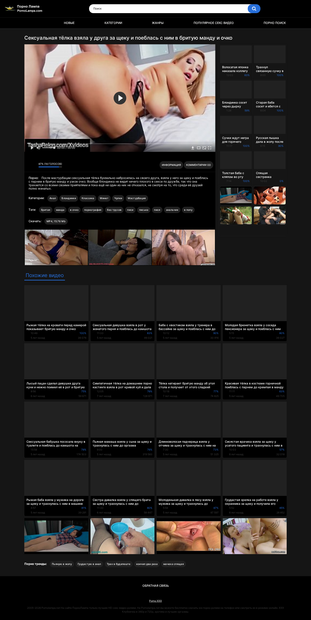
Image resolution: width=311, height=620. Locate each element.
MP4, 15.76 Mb (56, 221)
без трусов (114, 209)
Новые (69, 23)
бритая (45, 209)
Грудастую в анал (89, 564)
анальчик (172, 209)
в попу (188, 209)
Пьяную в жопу (62, 564)
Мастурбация (137, 198)
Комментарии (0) (198, 164)
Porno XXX (155, 600)
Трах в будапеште (119, 564)
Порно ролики (29, 23)
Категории (113, 23)
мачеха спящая (173, 564)
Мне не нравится (34, 165)
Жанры (158, 23)
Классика (88, 198)
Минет (104, 198)
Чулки (118, 198)
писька (144, 209)
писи (130, 209)
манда (60, 209)
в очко (74, 209)
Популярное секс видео (214, 23)
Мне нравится (28, 165)
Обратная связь (155, 585)
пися (157, 209)
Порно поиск (275, 23)
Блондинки (69, 198)
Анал (53, 198)
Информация (171, 164)
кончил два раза (147, 564)
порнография (92, 209)
